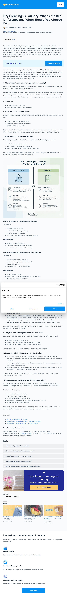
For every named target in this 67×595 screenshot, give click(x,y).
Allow (54, 309)
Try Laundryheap (53, 63)
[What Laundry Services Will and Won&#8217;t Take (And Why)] (33, 510)
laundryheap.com (26, 433)
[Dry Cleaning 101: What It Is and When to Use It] (12, 510)
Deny (12, 309)
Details (60, 303)
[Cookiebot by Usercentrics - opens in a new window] (58, 285)
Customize (32, 309)
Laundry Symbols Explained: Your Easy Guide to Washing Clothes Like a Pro (53, 518)
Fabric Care (27, 27)
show (13, 39)
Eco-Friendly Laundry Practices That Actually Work (22, 423)
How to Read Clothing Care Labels (17, 419)
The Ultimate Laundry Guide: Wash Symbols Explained (23, 421)
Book (60, 4)
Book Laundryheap (44, 487)
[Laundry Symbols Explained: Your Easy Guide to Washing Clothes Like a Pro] (53, 510)
